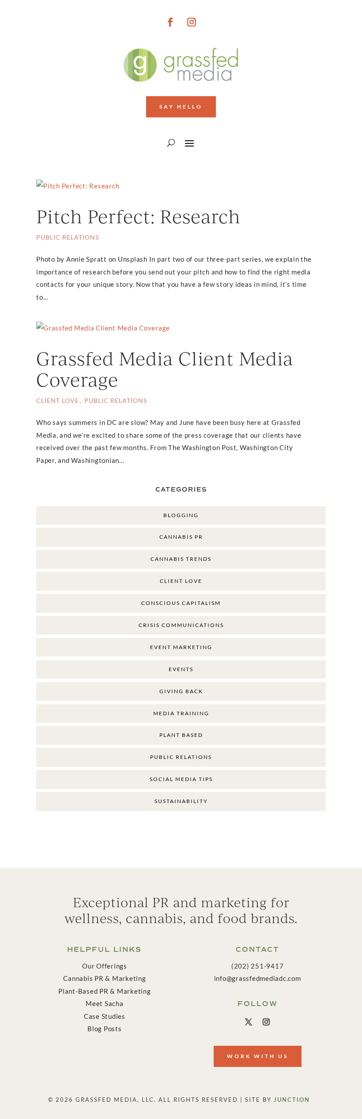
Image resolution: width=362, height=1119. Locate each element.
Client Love (57, 400)
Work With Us (257, 1056)
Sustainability (181, 801)
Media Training (181, 713)
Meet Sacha (105, 1003)
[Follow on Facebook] (170, 22)
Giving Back (181, 691)
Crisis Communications (181, 625)
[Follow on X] (248, 1022)
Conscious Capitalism (181, 603)
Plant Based (181, 735)
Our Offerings (104, 966)
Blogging (181, 515)
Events (181, 669)
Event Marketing (181, 647)
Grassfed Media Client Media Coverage (165, 369)
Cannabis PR (181, 536)
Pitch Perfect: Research (138, 216)
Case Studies (104, 1016)
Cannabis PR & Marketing (104, 978)
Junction (292, 1099)
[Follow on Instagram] (191, 22)
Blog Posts (104, 1029)
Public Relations (67, 237)
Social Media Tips (181, 779)
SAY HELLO (181, 106)
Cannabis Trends (181, 559)
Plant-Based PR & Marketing (104, 991)
